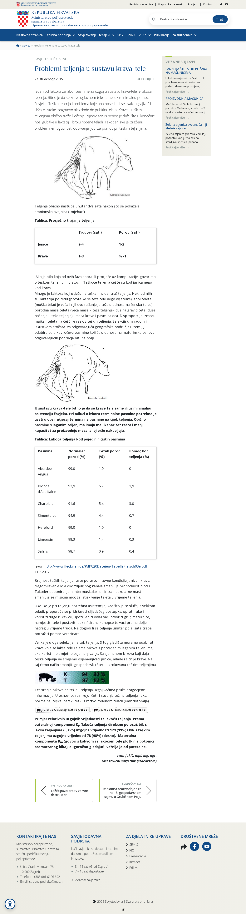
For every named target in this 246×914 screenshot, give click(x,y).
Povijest (193, 4)
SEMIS (133, 844)
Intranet (134, 862)
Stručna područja (58, 35)
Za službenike (182, 35)
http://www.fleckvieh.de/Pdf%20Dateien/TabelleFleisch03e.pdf (95, 566)
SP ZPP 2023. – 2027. (132, 35)
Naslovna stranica (29, 35)
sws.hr (123, 909)
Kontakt (208, 4)
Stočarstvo (57, 59)
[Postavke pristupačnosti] (10, 904)
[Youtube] (227, 4)
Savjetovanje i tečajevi (94, 35)
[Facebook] (221, 4)
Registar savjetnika (141, 4)
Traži (220, 19)
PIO (131, 850)
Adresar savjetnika (87, 880)
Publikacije (162, 35)
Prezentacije (137, 856)
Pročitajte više (175, 91)
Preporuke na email (170, 4)
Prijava (133, 868)
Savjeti (26, 45)
